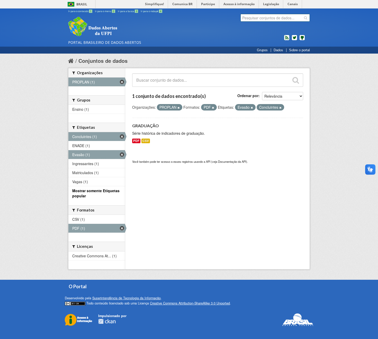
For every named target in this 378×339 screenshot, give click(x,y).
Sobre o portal (299, 50)
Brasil (81, 4)
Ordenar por (247, 95)
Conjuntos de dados (103, 60)
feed (286, 39)
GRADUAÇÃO (145, 125)
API (208, 161)
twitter (294, 39)
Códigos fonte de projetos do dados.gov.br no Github (302, 39)
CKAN (107, 321)
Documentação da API (232, 161)
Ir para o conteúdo (79, 11)
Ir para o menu (104, 11)
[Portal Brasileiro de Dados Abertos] (123, 27)
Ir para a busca (127, 11)
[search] (305, 17)
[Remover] (178, 107)
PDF (136, 141)
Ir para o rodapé (151, 11)
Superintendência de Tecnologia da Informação (126, 298)
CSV (145, 141)
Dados (278, 50)
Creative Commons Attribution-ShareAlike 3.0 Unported (190, 303)
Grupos (262, 50)
